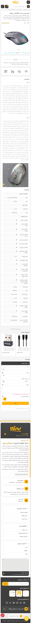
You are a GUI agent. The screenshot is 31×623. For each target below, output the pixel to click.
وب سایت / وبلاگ (25, 378)
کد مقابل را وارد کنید (25, 396)
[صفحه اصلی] (29, 9)
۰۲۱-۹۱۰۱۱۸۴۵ (18, 482)
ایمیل (28, 372)
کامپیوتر (25, 9)
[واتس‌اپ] (10, 602)
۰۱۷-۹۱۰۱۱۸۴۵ (12, 482)
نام (28, 366)
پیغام (28, 384)
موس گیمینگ (11, 53)
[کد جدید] (4, 399)
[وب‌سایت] (24, 602)
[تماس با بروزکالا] (2, 615)
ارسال (15, 403)
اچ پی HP (24, 53)
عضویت (5, 584)
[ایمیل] (6, 602)
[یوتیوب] (13, 602)
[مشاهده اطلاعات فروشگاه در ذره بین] (12, 593)
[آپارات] (17, 602)
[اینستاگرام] (20, 602)
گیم (5, 53)
